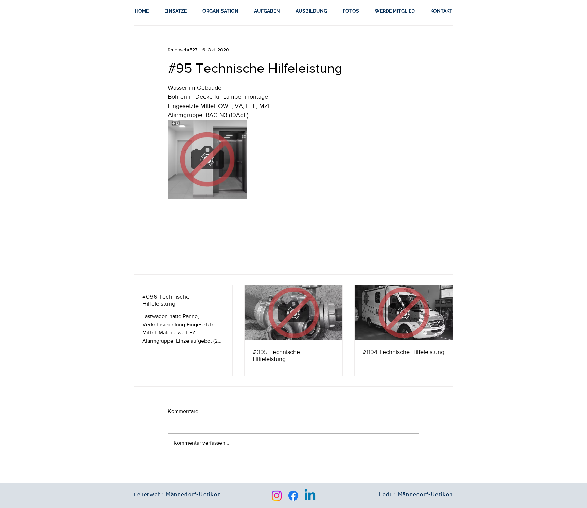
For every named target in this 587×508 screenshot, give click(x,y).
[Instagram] (276, 495)
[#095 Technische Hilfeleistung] (294, 312)
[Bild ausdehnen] (207, 159)
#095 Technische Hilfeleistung (276, 355)
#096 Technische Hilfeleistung (166, 300)
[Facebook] (293, 495)
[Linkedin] (310, 495)
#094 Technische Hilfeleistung (403, 352)
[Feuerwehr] (404, 312)
